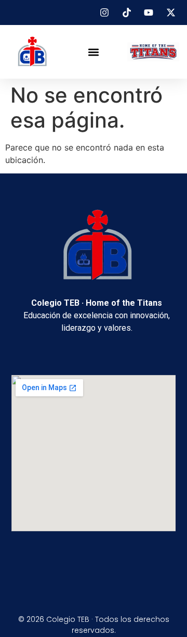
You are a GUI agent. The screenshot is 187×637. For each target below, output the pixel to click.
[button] (93, 51)
